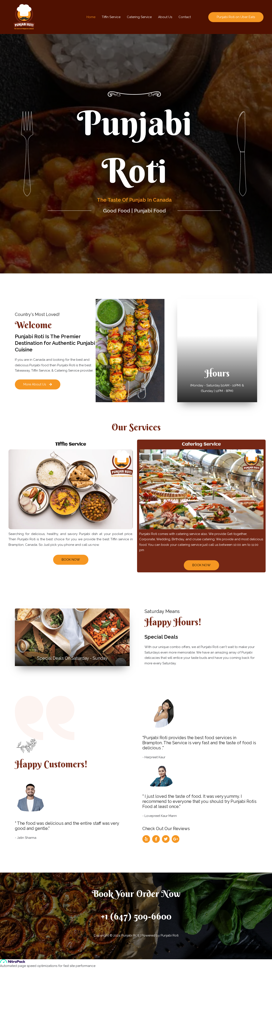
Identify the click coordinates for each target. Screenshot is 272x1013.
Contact (184, 17)
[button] (236, 17)
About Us (165, 17)
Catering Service (139, 17)
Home (90, 17)
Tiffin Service (111, 17)
